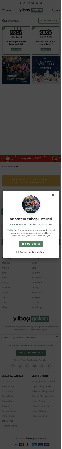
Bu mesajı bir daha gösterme (32, 252)
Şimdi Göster (32, 243)
